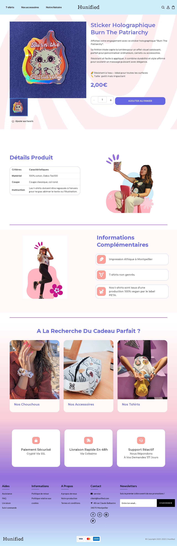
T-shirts (10, 7)
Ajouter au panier (140, 101)
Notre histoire (54, 7)
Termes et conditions (70, 503)
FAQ (4, 498)
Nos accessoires (30, 7)
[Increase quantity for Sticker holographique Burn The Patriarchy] (111, 100)
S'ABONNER (166, 503)
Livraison (6, 503)
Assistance (7, 493)
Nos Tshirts (131, 404)
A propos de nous (69, 493)
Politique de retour (40, 493)
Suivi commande (9, 507)
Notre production (69, 498)
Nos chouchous (27, 404)
